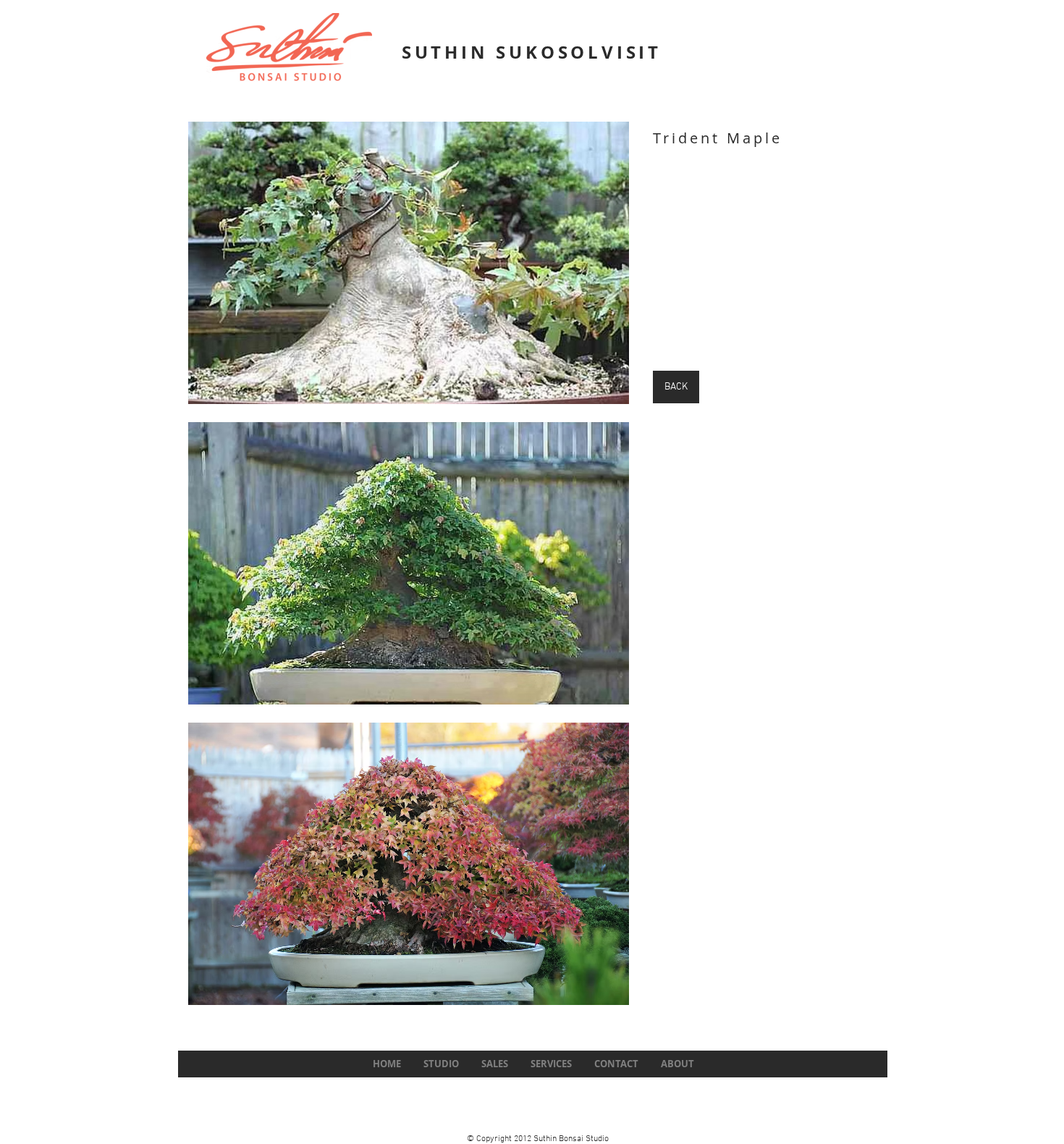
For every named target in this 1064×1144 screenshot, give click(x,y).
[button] (408, 263)
